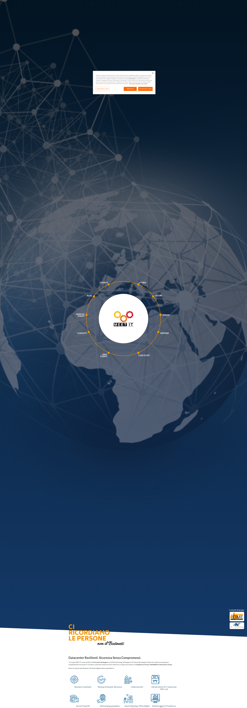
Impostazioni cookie (102, 89)
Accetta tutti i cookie (145, 89)
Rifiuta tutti (130, 89)
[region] (124, 82)
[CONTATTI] (93, 334)
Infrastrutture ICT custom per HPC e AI (164, 688)
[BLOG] (99, 298)
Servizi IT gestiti (83, 706)
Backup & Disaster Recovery (110, 687)
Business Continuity (82, 687)
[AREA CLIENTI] (113, 356)
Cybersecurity (137, 687)
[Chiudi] (153, 73)
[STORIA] (143, 286)
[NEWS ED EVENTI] (91, 318)
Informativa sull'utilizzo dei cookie (138, 83)
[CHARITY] (113, 286)
